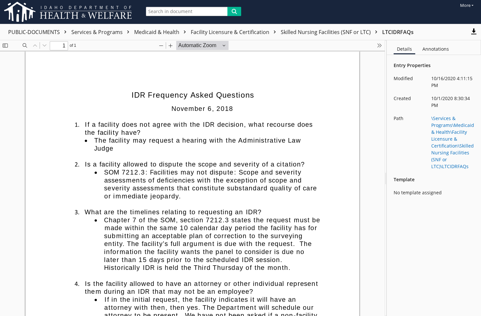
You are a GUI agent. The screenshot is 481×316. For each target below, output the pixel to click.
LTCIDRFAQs (398, 32)
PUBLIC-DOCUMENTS (34, 32)
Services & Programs (97, 32)
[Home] (69, 12)
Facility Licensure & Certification (231, 32)
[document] (434, 178)
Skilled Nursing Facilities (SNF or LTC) (326, 32)
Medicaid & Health (157, 32)
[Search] (234, 11)
